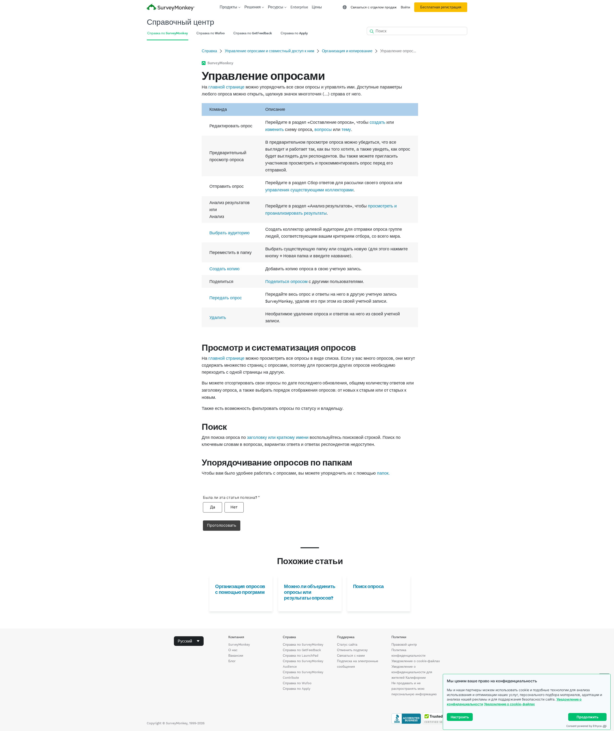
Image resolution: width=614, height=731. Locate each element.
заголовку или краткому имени (277, 437)
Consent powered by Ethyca (584, 726)
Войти (405, 7)
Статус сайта (347, 644)
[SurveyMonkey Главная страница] (171, 7)
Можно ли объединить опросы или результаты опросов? (309, 592)
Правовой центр (404, 644)
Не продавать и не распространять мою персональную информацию (414, 688)
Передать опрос (225, 298)
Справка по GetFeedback (302, 650)
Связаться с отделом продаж (373, 7)
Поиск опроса (368, 586)
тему (346, 129)
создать (377, 122)
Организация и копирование (347, 50)
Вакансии (235, 655)
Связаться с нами (351, 655)
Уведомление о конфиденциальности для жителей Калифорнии (411, 672)
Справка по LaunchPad (300, 655)
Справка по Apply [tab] (294, 33)
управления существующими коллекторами (309, 190)
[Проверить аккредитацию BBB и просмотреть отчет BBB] (406, 723)
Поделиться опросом (286, 281)
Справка (209, 50)
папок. (383, 473)
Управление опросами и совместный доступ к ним (269, 50)
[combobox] (189, 641)
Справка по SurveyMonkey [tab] (167, 33)
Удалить (217, 317)
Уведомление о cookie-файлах (509, 704)
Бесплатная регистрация (440, 7)
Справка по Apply (296, 688)
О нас (232, 650)
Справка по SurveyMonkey (303, 644)
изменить (274, 129)
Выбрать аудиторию (229, 233)
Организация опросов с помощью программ (240, 589)
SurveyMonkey (239, 644)
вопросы (323, 129)
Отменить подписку (352, 650)
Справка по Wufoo (297, 683)
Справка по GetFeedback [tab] (252, 33)
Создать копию (224, 268)
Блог (232, 661)
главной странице (226, 87)
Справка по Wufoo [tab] (210, 33)
